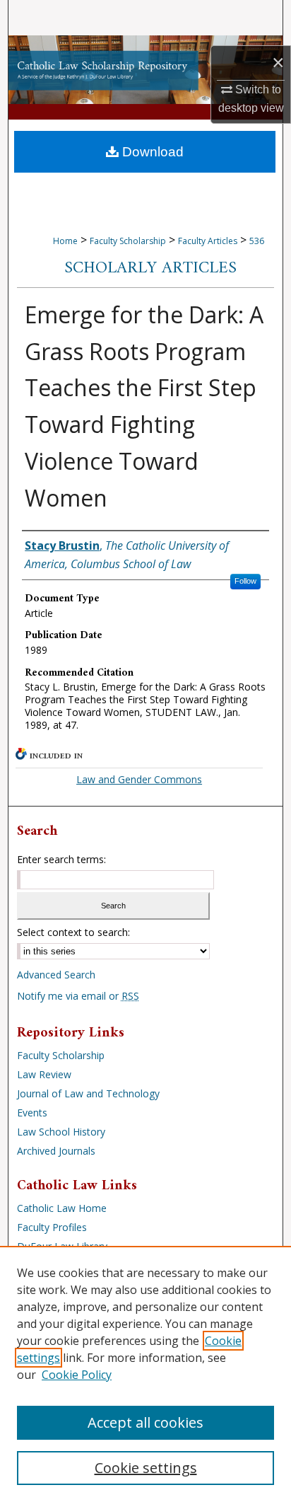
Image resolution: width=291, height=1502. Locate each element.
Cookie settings (146, 1467)
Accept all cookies (145, 1422)
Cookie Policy (77, 1374)
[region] (145, 1374)
